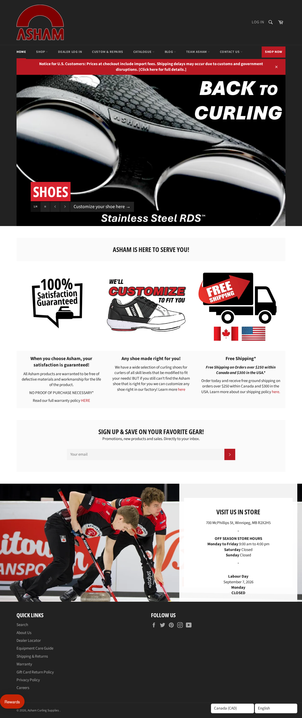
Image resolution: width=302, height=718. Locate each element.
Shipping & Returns (32, 656)
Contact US (230, 52)
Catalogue (142, 52)
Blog (169, 52)
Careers (23, 688)
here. (276, 392)
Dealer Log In (70, 52)
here (181, 389)
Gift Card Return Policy (35, 672)
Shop (41, 52)
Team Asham (197, 52)
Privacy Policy (28, 680)
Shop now (273, 52)
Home (21, 52)
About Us (24, 633)
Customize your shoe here (102, 206)
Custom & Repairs (107, 52)
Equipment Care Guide (35, 648)
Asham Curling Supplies (44, 710)
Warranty (24, 664)
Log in (258, 22)
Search (22, 625)
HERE (85, 400)
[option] (151, 150)
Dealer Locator (29, 640)
